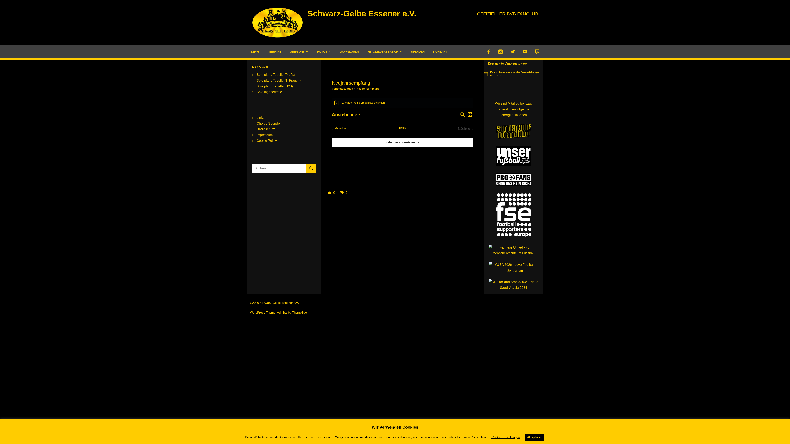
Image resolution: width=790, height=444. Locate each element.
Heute (402, 128)
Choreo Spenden (269, 123)
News (255, 51)
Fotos (322, 51)
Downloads (349, 51)
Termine (274, 51)
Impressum (265, 135)
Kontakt (440, 51)
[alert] (402, 103)
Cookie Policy (267, 140)
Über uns (297, 51)
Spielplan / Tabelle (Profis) (276, 74)
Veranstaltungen (342, 88)
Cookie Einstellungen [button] (505, 437)
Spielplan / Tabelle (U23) (275, 86)
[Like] (330, 193)
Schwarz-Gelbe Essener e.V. (361, 13)
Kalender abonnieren (400, 142)
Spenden (418, 51)
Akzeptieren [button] (534, 437)
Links (260, 117)
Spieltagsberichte (269, 92)
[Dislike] (342, 193)
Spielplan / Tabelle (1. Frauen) (279, 80)
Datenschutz (266, 129)
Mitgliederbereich (383, 51)
